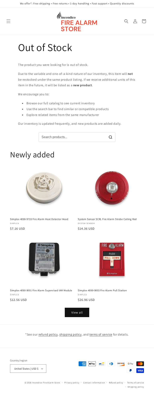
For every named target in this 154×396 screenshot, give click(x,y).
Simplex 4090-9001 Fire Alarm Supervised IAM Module (41, 290)
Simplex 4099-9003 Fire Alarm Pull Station (102, 290)
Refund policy (116, 382)
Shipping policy (136, 386)
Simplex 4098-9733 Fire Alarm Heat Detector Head (39, 219)
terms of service (100, 334)
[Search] (110, 137)
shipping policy (70, 334)
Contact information (94, 382)
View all (77, 312)
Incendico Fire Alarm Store (46, 382)
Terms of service (135, 382)
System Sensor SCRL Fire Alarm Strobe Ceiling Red (107, 219)
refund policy (48, 334)
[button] (8, 21)
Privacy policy (71, 382)
